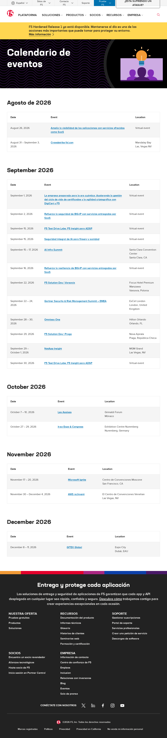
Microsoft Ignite (77, 479)
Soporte (86, 3)
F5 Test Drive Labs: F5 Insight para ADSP (68, 228)
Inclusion (65, 673)
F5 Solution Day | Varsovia (59, 282)
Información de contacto (74, 657)
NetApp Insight (53, 348)
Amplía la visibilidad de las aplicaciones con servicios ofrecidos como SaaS (88, 130)
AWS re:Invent (76, 494)
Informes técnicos (70, 623)
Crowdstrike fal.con (62, 142)
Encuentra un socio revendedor (27, 657)
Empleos (65, 667)
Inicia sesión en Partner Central (27, 673)
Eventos (65, 688)
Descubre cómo (110, 599)
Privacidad (64, 729)
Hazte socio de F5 (19, 667)
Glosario (65, 628)
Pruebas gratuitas (19, 617)
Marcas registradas (28, 729)
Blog (63, 683)
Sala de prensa (69, 693)
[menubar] (83, 3)
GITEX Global (74, 547)
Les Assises (65, 412)
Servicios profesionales (125, 628)
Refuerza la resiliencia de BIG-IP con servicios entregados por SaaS (80, 270)
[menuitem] (19, 3)
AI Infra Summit (53, 249)
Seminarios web (69, 638)
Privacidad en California (88, 729)
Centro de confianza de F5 (75, 662)
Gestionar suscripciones (126, 617)
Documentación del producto (77, 617)
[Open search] (158, 14)
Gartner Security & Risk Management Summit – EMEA (75, 301)
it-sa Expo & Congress (70, 426)
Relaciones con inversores (75, 678)
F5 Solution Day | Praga (58, 334)
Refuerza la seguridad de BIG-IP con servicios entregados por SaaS (80, 216)
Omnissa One (52, 319)
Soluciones (15, 628)
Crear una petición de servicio (129, 633)
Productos (15, 623)
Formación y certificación (75, 644)
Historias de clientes (72, 633)
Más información (40, 34)
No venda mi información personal (125, 729)
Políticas (48, 729)
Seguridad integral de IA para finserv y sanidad (71, 239)
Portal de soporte (122, 623)
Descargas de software (125, 638)
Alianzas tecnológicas (21, 662)
